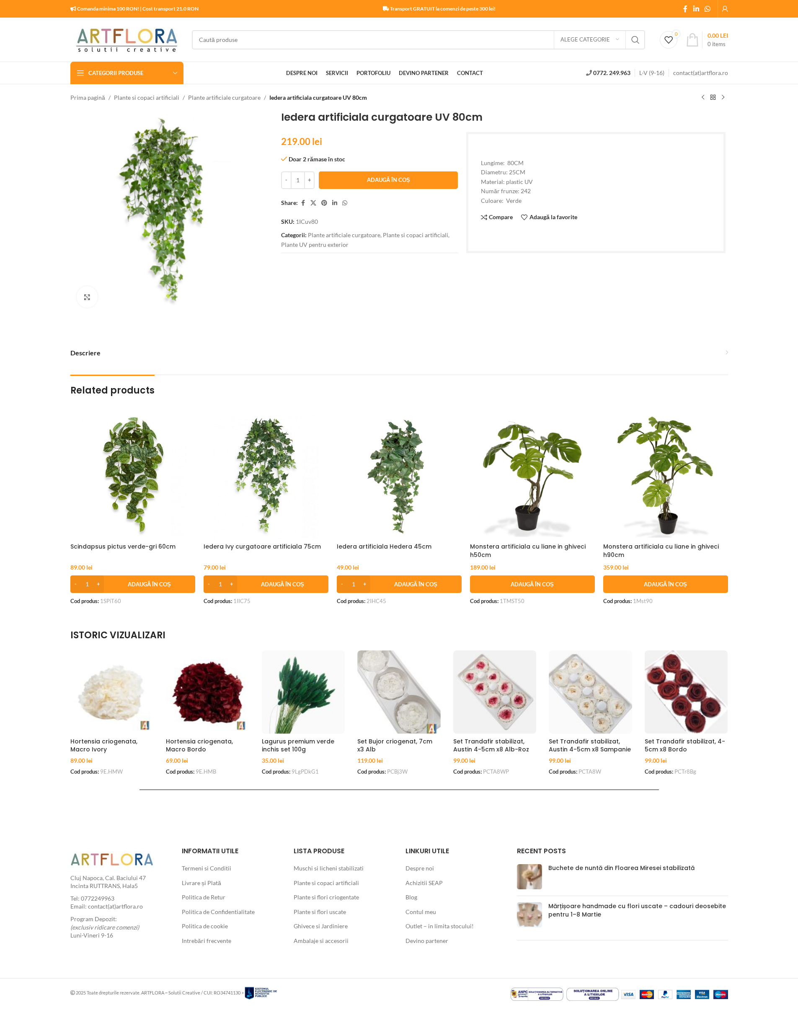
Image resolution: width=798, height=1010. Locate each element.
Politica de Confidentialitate (218, 911)
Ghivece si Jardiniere (321, 926)
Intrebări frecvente (206, 940)
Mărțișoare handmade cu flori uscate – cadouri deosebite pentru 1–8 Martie (637, 910)
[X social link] (313, 203)
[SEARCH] (635, 39)
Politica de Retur (203, 897)
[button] (132, 584)
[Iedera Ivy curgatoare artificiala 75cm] (266, 476)
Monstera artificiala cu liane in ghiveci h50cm (528, 550)
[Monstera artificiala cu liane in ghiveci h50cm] (532, 476)
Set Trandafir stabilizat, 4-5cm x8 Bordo (685, 745)
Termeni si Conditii (206, 868)
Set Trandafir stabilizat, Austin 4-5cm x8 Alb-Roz (491, 745)
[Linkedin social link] (696, 9)
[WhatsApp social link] (707, 9)
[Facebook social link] (685, 9)
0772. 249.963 (611, 72)
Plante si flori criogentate (326, 897)
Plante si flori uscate (320, 911)
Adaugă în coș (388, 179)
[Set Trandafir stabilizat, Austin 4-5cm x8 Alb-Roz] (495, 692)
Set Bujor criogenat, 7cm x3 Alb (394, 745)
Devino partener (426, 940)
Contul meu (420, 911)
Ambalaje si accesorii (321, 940)
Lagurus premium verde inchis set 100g (298, 745)
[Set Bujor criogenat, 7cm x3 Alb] (399, 692)
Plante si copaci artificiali (146, 97)
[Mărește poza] (87, 296)
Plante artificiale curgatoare (224, 97)
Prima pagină (87, 97)
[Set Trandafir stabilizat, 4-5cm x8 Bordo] (686, 692)
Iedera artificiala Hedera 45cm (384, 546)
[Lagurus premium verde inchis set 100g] (303, 692)
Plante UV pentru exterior (315, 244)
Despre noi (419, 868)
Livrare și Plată (201, 882)
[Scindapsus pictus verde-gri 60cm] (132, 476)
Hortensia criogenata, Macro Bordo (199, 745)
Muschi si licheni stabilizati (329, 868)
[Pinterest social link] (324, 203)
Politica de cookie (205, 926)
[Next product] (723, 98)
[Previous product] (703, 98)
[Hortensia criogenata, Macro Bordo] (207, 692)
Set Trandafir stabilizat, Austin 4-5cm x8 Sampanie (590, 745)
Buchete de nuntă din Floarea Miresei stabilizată (621, 868)
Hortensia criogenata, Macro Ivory (103, 745)
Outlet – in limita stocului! (439, 926)
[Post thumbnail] (529, 876)
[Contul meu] (725, 8)
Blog (411, 897)
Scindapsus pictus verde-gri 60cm (123, 546)
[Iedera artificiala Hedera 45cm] (399, 476)
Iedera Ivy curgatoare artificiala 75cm (262, 546)
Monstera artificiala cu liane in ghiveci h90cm (661, 550)
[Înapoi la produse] (713, 98)
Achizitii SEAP (424, 882)
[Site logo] (126, 38)
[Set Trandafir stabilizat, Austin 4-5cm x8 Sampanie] (590, 692)
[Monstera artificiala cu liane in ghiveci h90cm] (665, 476)
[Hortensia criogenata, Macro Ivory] (112, 692)
